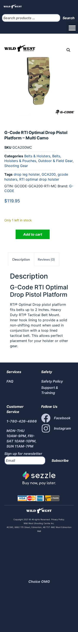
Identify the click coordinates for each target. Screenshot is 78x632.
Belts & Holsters (37, 156)
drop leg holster (27, 174)
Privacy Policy (57, 519)
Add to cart (32, 234)
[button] (72, 28)
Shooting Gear (16, 166)
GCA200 (49, 174)
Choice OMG (39, 581)
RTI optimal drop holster (39, 179)
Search (69, 18)
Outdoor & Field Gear (55, 161)
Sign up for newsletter (23, 453)
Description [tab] (21, 259)
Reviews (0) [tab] (46, 259)
